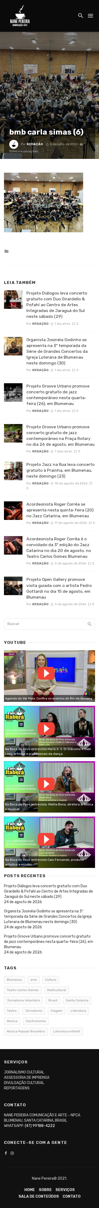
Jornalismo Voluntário (23, 1000)
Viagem (56, 1011)
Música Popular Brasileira (26, 1031)
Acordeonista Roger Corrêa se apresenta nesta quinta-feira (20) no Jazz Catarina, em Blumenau (59, 510)
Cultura (50, 980)
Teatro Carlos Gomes (23, 990)
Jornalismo (33, 1011)
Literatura (78, 1011)
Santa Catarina (77, 1000)
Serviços (65, 1190)
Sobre (45, 1190)
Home (29, 1190)
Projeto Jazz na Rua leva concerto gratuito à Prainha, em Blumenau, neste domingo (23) (60, 470)
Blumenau (14, 980)
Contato (72, 1196)
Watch (46, 673)
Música (12, 1021)
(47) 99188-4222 (40, 1126)
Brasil (53, 1000)
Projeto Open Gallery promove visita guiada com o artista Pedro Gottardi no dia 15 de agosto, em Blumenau (59, 588)
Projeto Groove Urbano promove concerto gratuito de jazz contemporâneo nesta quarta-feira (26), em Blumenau (57, 395)
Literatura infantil (66, 1031)
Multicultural (56, 990)
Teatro (12, 1011)
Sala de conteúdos (38, 1196)
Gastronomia (36, 1021)
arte (33, 980)
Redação (35, 144)
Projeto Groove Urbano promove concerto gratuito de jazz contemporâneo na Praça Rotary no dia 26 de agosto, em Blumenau (60, 435)
